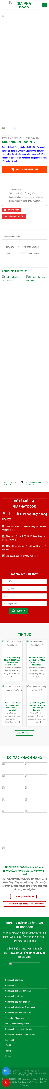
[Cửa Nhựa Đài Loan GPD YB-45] (37, 377)
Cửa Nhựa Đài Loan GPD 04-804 (9, 483)
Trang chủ (6, 138)
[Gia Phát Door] (23, 5)
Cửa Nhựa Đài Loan (32, 138)
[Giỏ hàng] (44, 5)
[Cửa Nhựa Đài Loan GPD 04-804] (12, 377)
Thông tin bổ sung (12, 237)
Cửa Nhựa (18, 138)
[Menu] (3, 4)
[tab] (24, 236)
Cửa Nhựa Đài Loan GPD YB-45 (33, 483)
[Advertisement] (24, 1064)
